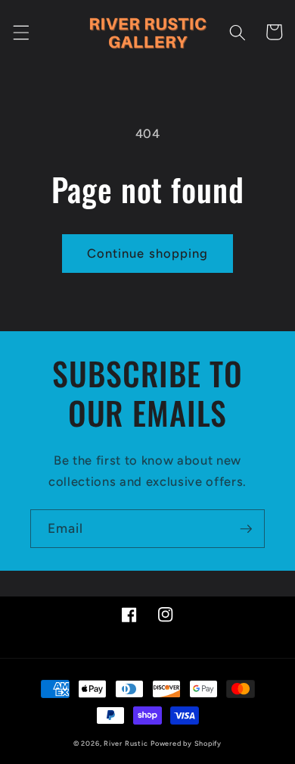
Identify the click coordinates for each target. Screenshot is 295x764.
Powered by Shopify (186, 743)
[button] (20, 32)
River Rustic (126, 743)
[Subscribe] (246, 529)
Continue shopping (148, 253)
